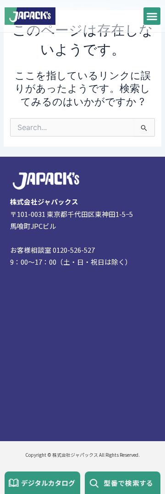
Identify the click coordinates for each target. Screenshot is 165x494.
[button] (152, 16)
